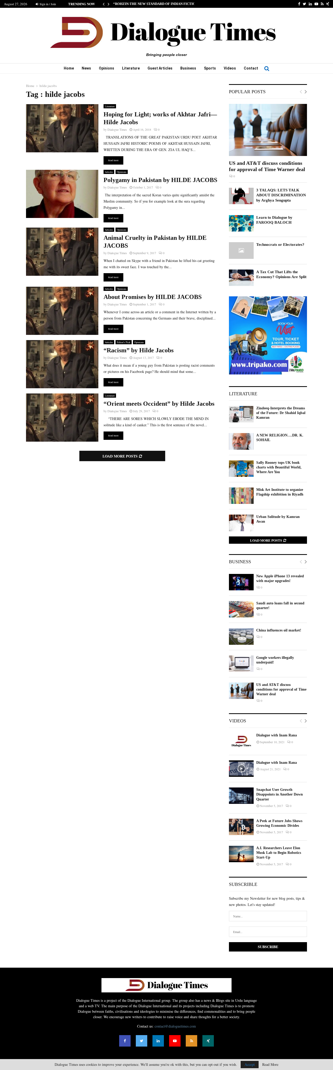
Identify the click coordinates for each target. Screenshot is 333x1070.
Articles (109, 172)
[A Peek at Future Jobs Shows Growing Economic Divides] (241, 827)
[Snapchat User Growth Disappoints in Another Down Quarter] (241, 795)
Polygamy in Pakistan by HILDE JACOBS (160, 180)
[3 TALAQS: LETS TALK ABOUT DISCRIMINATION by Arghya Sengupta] (241, 196)
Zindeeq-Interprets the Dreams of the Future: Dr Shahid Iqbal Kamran (280, 413)
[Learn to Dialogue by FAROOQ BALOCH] (241, 223)
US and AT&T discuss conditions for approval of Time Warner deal (281, 689)
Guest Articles (160, 68)
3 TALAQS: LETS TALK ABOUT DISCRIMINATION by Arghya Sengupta (281, 195)
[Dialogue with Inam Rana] (241, 741)
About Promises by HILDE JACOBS (153, 296)
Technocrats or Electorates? (280, 244)
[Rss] (191, 1041)
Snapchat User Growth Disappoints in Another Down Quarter (279, 794)
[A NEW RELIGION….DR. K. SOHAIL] (241, 441)
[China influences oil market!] (241, 636)
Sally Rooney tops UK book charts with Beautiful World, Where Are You (279, 467)
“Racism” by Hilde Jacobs (139, 350)
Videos (230, 68)
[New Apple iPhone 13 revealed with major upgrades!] (241, 582)
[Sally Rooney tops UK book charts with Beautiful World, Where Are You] (241, 468)
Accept (250, 1064)
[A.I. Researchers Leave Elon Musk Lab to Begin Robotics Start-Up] (241, 854)
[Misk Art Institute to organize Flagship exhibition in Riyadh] (241, 495)
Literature (131, 68)
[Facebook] (125, 1041)
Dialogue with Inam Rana (276, 735)
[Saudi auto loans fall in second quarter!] (241, 609)
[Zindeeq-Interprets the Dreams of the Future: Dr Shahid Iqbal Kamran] (241, 414)
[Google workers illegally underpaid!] (241, 663)
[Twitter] (141, 1041)
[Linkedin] (158, 1041)
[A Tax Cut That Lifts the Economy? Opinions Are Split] (241, 278)
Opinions (106, 68)
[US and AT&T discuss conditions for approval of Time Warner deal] (268, 130)
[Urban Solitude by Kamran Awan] (241, 523)
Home (69, 68)
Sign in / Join (47, 4)
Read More (270, 1064)
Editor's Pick (123, 342)
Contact (251, 68)
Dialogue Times (117, 129)
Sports (210, 68)
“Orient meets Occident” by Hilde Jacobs (159, 403)
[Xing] (208, 1041)
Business (188, 68)
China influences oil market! (278, 630)
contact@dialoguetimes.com (175, 1026)
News (86, 68)
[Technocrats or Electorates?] (241, 250)
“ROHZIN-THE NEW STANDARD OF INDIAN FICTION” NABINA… (165, 4)
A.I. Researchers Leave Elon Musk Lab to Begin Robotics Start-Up (278, 852)
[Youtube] (175, 1041)
